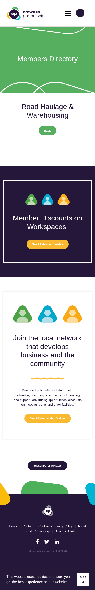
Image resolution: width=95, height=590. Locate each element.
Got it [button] (83, 579)
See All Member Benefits (47, 244)
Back (47, 130)
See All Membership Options (47, 418)
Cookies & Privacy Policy (55, 526)
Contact (28, 526)
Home (13, 526)
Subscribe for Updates (47, 465)
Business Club (65, 531)
